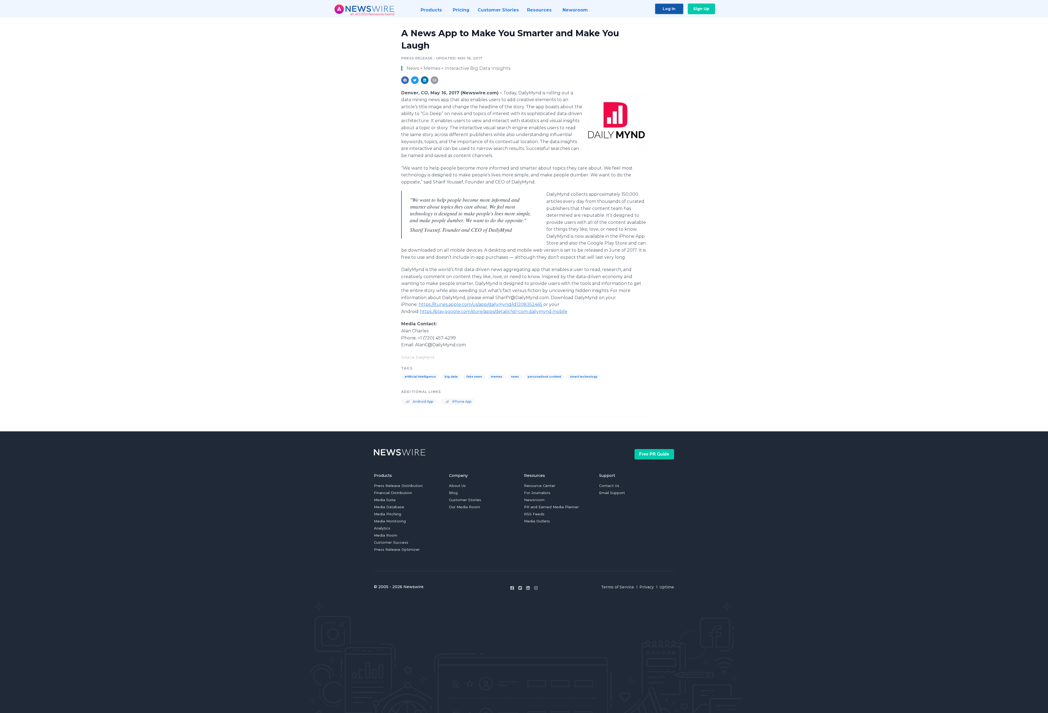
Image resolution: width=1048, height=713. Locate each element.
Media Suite (385, 500)
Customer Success (391, 542)
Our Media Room (464, 507)
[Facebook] (512, 588)
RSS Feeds (534, 514)
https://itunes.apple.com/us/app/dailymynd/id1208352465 (481, 304)
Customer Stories (465, 500)
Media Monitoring (390, 521)
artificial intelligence (420, 376)
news (515, 376)
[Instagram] (536, 588)
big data (451, 376)
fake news (474, 376)
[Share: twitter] (414, 80)
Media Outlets (537, 521)
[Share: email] (434, 80)
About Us (457, 485)
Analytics (382, 528)
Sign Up (701, 8)
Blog (453, 493)
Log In (669, 8)
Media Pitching (387, 514)
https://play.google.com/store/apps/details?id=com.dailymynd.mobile (493, 311)
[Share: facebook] (405, 80)
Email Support (612, 493)
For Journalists (537, 493)
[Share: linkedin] (424, 80)
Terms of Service (617, 587)
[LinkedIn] (528, 588)
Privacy (646, 587)
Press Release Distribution (398, 485)
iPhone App (461, 401)
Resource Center (539, 485)
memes (496, 376)
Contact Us (609, 485)
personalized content (544, 376)
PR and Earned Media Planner (551, 507)
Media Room (385, 535)
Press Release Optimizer (397, 549)
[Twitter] (520, 588)
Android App (422, 401)
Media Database (389, 507)
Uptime (666, 587)
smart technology (583, 376)
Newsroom (534, 500)
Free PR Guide (654, 454)
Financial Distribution (393, 493)
